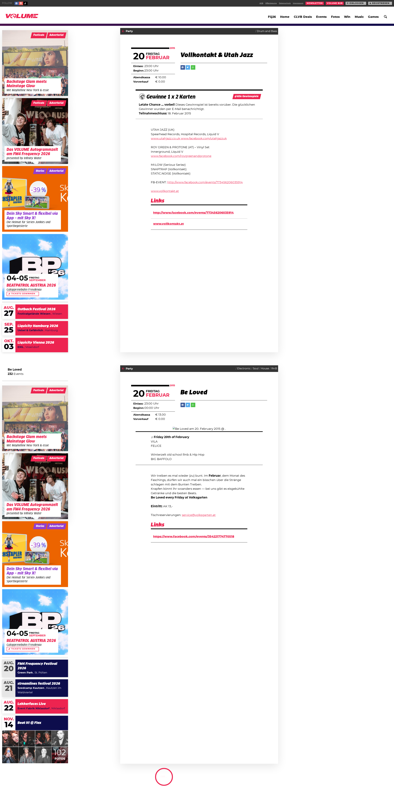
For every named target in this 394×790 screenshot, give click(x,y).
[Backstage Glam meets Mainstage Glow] (35, 63)
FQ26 (272, 17)
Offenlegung (271, 3)
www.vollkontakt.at (165, 191)
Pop (231, 780)
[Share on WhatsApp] (193, 67)
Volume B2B (334, 3)
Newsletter (315, 3)
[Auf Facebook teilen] (183, 67)
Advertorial (56, 35)
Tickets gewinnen (23, 294)
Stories (40, 171)
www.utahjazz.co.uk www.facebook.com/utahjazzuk (189, 138)
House (265, 368)
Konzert (131, 780)
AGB (261, 3)
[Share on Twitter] (188, 67)
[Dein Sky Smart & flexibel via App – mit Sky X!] (35, 199)
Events (321, 17)
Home (284, 17)
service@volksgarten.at (199, 515)
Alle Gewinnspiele (248, 96)
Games (373, 17)
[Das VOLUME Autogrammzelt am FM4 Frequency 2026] (35, 131)
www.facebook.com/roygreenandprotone (181, 156)
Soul (256, 368)
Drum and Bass (267, 31)
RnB (274, 368)
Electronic (244, 368)
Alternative (270, 780)
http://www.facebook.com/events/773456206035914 (205, 182)
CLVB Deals (303, 17)
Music (359, 17)
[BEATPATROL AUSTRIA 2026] (35, 267)
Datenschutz (285, 3)
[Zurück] (123, 31)
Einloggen (357, 3)
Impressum (298, 3)
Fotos (335, 17)
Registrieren (381, 3)
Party (129, 31)
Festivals (38, 35)
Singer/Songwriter (248, 780)
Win (347, 17)
